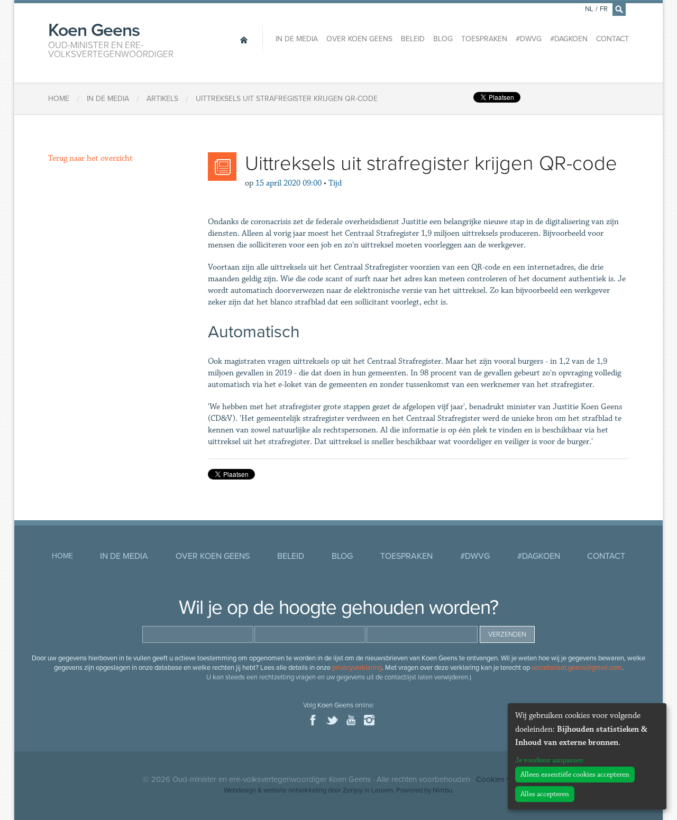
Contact (612, 38)
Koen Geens (110, 39)
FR (604, 9)
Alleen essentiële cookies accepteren (574, 774)
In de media (297, 38)
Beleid (413, 38)
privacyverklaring (357, 668)
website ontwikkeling (294, 790)
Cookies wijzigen (505, 779)
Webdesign (240, 790)
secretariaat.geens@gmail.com (577, 668)
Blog (443, 38)
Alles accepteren (544, 794)
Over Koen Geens (359, 38)
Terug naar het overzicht (90, 158)
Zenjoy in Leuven (368, 790)
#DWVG (529, 38)
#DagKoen (569, 38)
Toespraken (484, 38)
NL (589, 9)
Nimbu (442, 790)
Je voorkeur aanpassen (549, 760)
